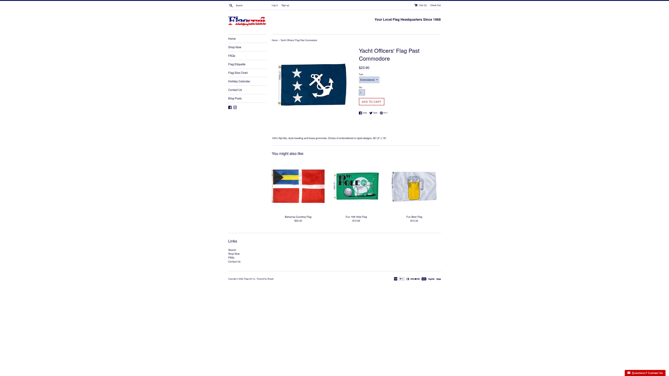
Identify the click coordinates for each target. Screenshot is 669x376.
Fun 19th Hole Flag (356, 216)
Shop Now (234, 47)
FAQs (231, 56)
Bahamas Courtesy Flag (298, 216)
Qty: (361, 87)
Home (232, 39)
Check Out (435, 5)
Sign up (285, 5)
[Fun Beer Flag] (414, 186)
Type (361, 74)
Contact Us (235, 90)
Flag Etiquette (236, 64)
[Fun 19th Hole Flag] (356, 186)
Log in (275, 5)
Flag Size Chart (238, 73)
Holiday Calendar (239, 81)
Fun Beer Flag (414, 216)
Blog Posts (235, 98)
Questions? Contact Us (646, 372)
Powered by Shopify (265, 278)
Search (232, 250)
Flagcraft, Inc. (250, 278)
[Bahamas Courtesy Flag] (298, 186)
